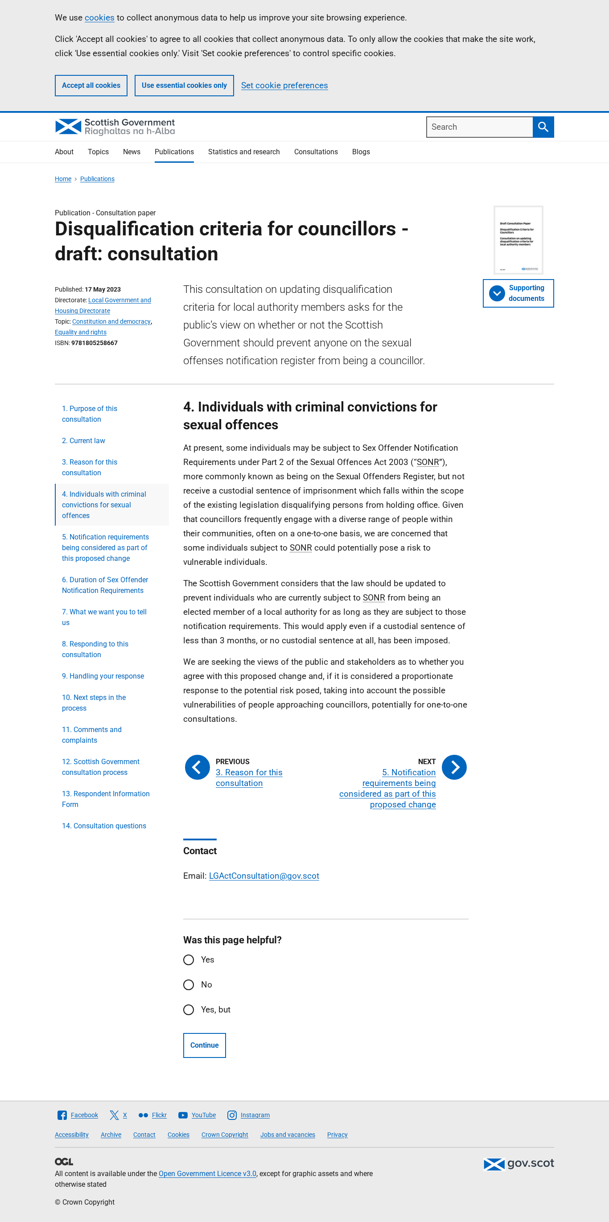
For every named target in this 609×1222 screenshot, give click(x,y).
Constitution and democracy (111, 321)
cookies (100, 17)
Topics (98, 152)
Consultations (316, 152)
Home (63, 178)
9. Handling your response (103, 676)
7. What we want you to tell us (104, 617)
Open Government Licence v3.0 (207, 1173)
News (131, 152)
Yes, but (215, 1009)
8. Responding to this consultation (95, 649)
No (206, 984)
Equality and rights (81, 332)
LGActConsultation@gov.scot (264, 876)
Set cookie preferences (284, 85)
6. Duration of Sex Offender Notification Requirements (105, 585)
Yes (207, 960)
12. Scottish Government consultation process (101, 767)
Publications (174, 152)
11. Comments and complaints (92, 735)
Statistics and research (244, 152)
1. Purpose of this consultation (89, 414)
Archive (111, 1134)
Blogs (361, 152)
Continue (204, 1045)
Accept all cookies (91, 85)
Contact (144, 1134)
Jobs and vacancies (287, 1134)
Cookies (178, 1134)
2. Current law (83, 440)
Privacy (337, 1134)
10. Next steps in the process (94, 702)
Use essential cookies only (184, 85)
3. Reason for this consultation (89, 467)
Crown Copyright (225, 1134)
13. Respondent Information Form (106, 799)
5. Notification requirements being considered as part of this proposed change (105, 548)
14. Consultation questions (104, 826)
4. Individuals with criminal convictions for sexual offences (104, 505)
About (64, 152)
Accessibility (72, 1134)
